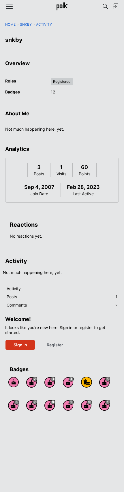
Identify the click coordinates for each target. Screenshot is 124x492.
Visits (61, 173)
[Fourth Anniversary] (68, 382)
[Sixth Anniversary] (13, 405)
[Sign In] (115, 6)
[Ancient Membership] (104, 405)
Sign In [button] (20, 344)
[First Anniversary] (13, 382)
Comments (62, 305)
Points (84, 173)
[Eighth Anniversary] (49, 405)
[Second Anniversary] (31, 382)
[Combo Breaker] (86, 382)
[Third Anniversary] (49, 382)
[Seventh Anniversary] (31, 405)
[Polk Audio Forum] (62, 6)
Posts (39, 173)
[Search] (105, 6)
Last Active (83, 193)
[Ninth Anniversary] (68, 405)
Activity (14, 288)
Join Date (39, 193)
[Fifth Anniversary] (104, 382)
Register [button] (55, 344)
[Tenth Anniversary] (86, 405)
